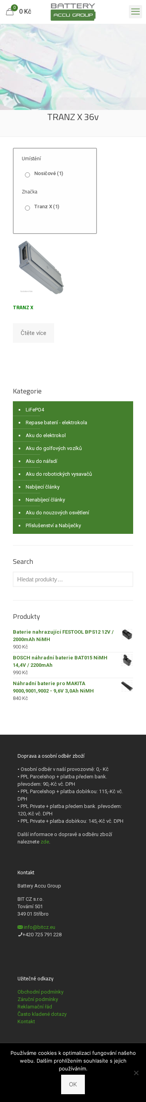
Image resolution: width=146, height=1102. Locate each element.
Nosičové (48, 173)
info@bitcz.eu (39, 927)
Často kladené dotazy (42, 1014)
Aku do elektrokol (46, 435)
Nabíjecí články (43, 487)
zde (44, 842)
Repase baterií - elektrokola (56, 422)
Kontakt (26, 1021)
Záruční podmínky (38, 999)
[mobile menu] (135, 11)
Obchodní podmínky (40, 992)
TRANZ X (23, 307)
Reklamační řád (35, 1007)
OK (73, 1084)
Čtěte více (33, 333)
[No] (136, 1073)
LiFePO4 (35, 410)
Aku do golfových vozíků (54, 448)
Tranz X (46, 206)
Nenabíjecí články (45, 500)
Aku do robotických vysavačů (59, 474)
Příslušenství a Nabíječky (53, 525)
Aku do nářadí (41, 461)
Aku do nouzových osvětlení (57, 513)
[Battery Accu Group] (73, 11)
